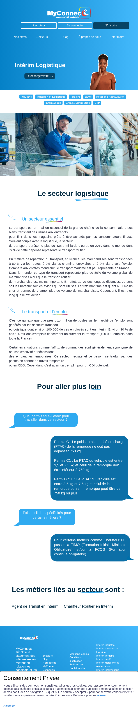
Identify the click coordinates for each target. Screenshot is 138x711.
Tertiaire (75, 96)
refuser (101, 695)
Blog (65, 36)
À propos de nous (90, 36)
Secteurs (42, 36)
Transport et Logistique (50, 96)
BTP (97, 102)
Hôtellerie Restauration (110, 96)
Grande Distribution (78, 102)
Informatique (53, 102)
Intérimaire (117, 36)
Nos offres (20, 36)
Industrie (26, 96)
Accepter (9, 705)
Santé (88, 96)
